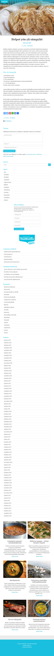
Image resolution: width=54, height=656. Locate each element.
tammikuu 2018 (8, 426)
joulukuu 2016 (7, 460)
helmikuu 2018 (7, 424)
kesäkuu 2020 (7, 368)
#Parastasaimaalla (49, 1)
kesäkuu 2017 (7, 444)
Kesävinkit (6, 294)
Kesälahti (6, 177)
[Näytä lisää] (14, 538)
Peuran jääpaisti (13, 272)
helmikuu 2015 (7, 516)
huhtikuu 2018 (7, 419)
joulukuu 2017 (7, 429)
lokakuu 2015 (7, 495)
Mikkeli (6, 185)
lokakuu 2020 (7, 365)
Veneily (6, 330)
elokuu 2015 (7, 500)
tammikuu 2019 (8, 396)
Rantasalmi (7, 195)
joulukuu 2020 (7, 360)
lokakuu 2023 (7, 340)
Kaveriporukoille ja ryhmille (20, 5)
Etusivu (32, 1)
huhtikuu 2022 (7, 345)
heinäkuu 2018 (7, 411)
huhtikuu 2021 (7, 353)
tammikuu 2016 (8, 488)
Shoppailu (6, 320)
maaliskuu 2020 (8, 375)
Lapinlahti (6, 179)
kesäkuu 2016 (7, 475)
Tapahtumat (7, 327)
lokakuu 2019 (7, 381)
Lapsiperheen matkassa (10, 299)
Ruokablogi (8, 121)
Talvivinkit (6, 325)
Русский (28, 1)
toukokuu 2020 (7, 370)
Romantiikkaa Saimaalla (10, 315)
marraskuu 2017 (8, 431)
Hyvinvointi (7, 289)
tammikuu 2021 (8, 358)
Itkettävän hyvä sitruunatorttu (11, 262)
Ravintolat (6, 312)
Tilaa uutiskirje (19, 229)
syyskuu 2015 (7, 498)
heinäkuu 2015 (7, 503)
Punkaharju (7, 190)
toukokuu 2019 (7, 388)
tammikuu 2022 (8, 350)
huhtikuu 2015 (7, 510)
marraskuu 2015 (8, 493)
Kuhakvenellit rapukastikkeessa (12, 251)
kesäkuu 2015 (7, 505)
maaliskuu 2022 (8, 348)
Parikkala (6, 187)
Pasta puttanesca (8, 254)
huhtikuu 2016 (7, 480)
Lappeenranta (7, 182)
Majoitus (6, 304)
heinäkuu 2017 (7, 442)
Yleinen (6, 332)
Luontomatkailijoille (35, 5)
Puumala (6, 192)
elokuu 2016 (7, 470)
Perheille (9, 5)
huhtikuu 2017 (7, 449)
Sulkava (6, 200)
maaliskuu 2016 (8, 482)
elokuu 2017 (7, 439)
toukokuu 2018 (7, 416)
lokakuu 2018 (7, 404)
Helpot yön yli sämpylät (27, 39)
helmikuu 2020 (7, 378)
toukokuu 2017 (7, 447)
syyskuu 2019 (7, 383)
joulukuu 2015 (7, 490)
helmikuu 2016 (7, 485)
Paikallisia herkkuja (9, 307)
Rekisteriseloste (27, 645)
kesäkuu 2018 (7, 414)
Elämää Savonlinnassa (9, 287)
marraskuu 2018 (8, 401)
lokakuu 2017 (7, 434)
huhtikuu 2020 (7, 373)
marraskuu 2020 (8, 363)
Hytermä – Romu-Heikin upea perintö (17, 269)
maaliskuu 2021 (8, 355)
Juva (5, 172)
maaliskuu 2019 (8, 391)
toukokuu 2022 (7, 342)
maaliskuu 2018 (8, 421)
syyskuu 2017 (7, 437)
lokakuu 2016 (7, 465)
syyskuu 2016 (7, 467)
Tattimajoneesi (7, 256)
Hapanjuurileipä (8, 259)
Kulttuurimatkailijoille (47, 5)
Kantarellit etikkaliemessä (16, 277)
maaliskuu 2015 (8, 513)
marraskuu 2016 (8, 462)
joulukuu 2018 (7, 398)
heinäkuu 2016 (7, 472)
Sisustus (6, 322)
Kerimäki (6, 174)
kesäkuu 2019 (7, 386)
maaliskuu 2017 (8, 452)
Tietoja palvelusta (39, 1)
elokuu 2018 (7, 409)
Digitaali (29, 647)
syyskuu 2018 (7, 406)
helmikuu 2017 (7, 454)
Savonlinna (7, 197)
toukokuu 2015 (7, 508)
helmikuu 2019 (7, 393)
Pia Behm (30, 46)
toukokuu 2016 (7, 477)
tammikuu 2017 (8, 457)
